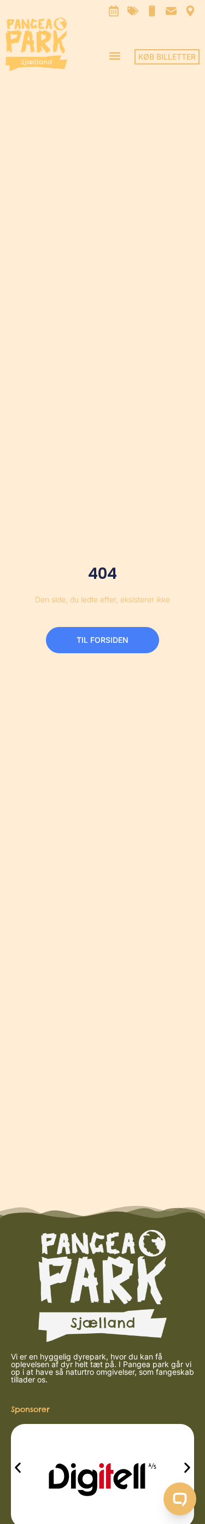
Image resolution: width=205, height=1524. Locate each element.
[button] (115, 55)
